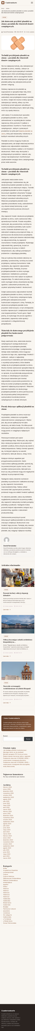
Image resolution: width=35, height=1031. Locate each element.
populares (6, 911)
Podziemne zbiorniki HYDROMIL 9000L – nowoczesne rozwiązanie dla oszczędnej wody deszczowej (16, 764)
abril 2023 (6, 856)
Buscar (5, 736)
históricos (6, 892)
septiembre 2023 (8, 846)
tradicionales (7, 917)
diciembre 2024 (8, 815)
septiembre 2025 (8, 797)
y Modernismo (7, 921)
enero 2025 (7, 813)
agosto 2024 (7, 823)
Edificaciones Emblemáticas (12, 878)
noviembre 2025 (8, 793)
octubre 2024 (7, 819)
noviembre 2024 (8, 817)
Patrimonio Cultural (9, 909)
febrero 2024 (7, 836)
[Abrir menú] (32, 2)
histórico (6, 890)
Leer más (6, 609)
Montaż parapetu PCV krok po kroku (15, 754)
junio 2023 (6, 852)
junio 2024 (6, 828)
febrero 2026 (7, 787)
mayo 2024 (6, 830)
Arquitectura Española (10, 870)
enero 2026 (7, 789)
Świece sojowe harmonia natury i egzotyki (16, 756)
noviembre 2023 (8, 842)
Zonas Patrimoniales (9, 923)
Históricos (6, 895)
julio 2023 (6, 850)
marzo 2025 (7, 809)
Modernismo (7, 903)
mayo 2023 (6, 854)
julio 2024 (6, 826)
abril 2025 (6, 807)
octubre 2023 (7, 844)
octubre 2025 (7, 795)
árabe (4, 17)
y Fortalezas (7, 919)
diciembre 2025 (8, 791)
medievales (6, 899)
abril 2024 (6, 832)
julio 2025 (6, 801)
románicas (6, 913)
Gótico (5, 886)
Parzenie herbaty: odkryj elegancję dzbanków (15, 594)
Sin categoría (7, 915)
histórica (6, 888)
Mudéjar (5, 907)
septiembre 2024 (8, 821)
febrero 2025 (7, 811)
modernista (6, 905)
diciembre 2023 (8, 840)
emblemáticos (7, 882)
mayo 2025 (6, 805)
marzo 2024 (7, 834)
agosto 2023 (7, 848)
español (5, 884)
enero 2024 (7, 838)
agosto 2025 (7, 799)
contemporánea (8, 872)
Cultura (5, 874)
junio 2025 (6, 803)
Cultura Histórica (8, 876)
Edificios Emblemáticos (10, 880)
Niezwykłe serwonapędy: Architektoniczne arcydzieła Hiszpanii (17, 687)
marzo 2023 (7, 858)
